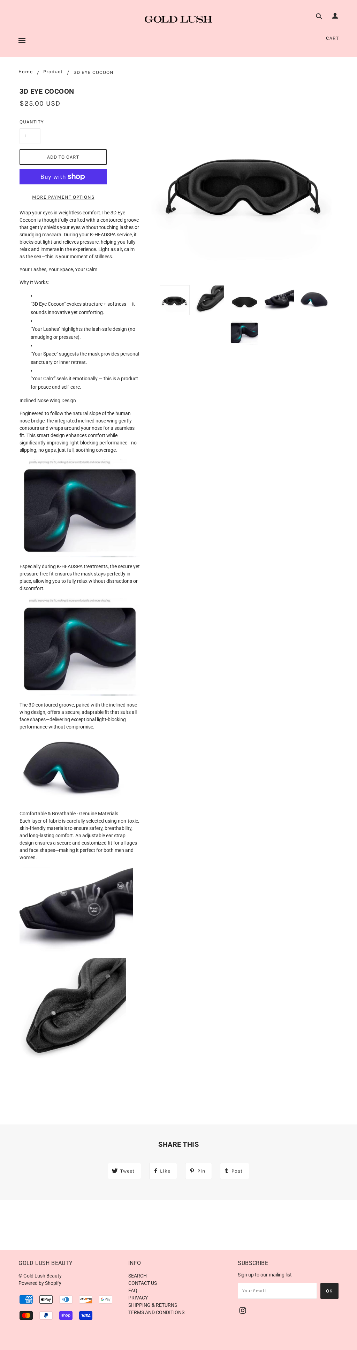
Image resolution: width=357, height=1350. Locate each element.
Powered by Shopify (39, 1283)
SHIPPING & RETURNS (152, 1305)
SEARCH (137, 1276)
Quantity (30, 122)
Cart (332, 38)
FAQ (132, 1290)
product (53, 72)
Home (25, 72)
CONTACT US (142, 1283)
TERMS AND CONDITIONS (156, 1312)
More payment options (63, 197)
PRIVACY (138, 1298)
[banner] (178, 19)
